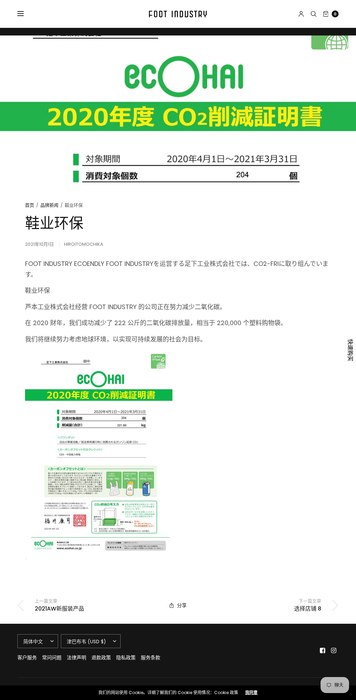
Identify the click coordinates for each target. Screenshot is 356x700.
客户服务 (27, 657)
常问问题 (52, 657)
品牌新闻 (49, 205)
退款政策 (101, 657)
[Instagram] (334, 650)
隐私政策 (126, 657)
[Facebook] (322, 650)
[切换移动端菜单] (25, 14)
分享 (182, 605)
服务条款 (150, 657)
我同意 (251, 693)
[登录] (301, 14)
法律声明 (76, 657)
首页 (29, 205)
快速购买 (350, 350)
